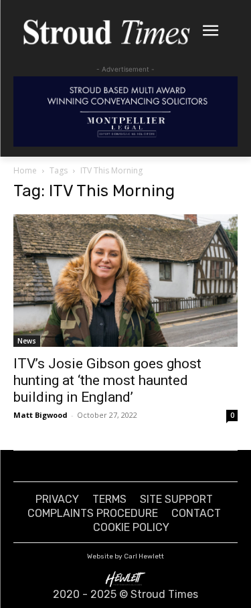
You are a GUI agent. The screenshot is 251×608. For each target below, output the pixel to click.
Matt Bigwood (40, 415)
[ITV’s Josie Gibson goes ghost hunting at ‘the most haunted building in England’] (125, 280)
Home (25, 170)
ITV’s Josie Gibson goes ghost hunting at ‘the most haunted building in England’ (107, 380)
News (26, 341)
